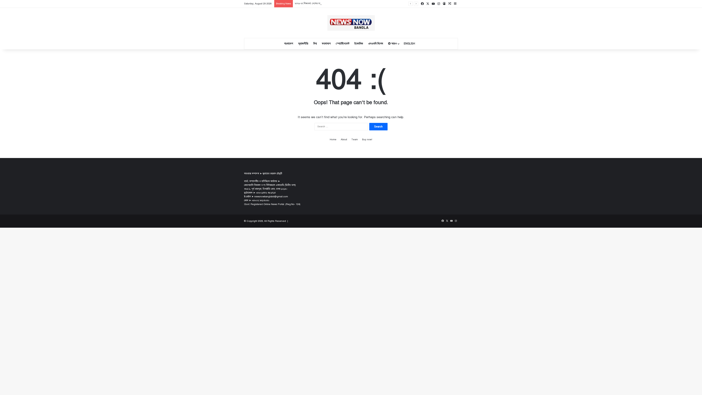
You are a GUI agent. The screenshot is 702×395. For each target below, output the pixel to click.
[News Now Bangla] (351, 23)
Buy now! (367, 139)
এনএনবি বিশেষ (375, 43)
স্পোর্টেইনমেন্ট (342, 43)
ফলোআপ (326, 43)
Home (333, 139)
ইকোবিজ (358, 43)
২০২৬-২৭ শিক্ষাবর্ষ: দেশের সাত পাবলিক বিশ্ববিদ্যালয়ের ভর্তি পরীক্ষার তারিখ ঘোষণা (330, 3)
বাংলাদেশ (288, 43)
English (409, 43)
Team (354, 139)
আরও (394, 43)
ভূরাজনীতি (303, 43)
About (344, 139)
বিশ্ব (315, 43)
